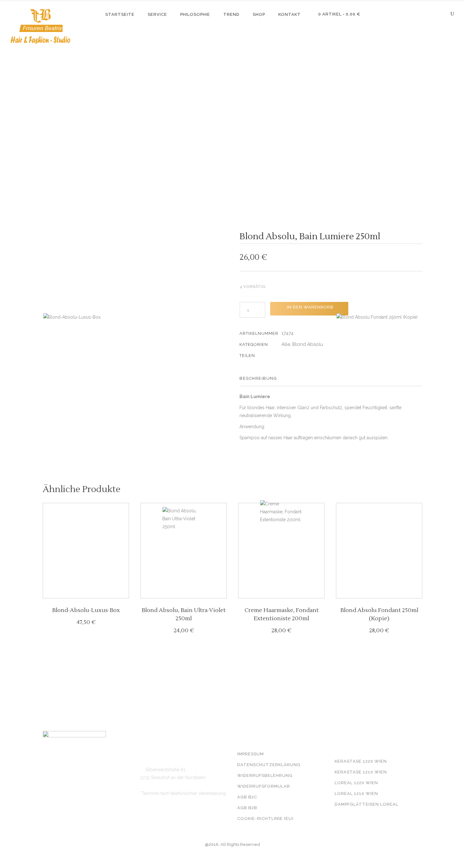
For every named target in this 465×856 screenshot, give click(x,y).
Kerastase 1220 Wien (361, 761)
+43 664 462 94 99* (165, 760)
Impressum (250, 754)
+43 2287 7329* (161, 750)
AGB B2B (247, 807)
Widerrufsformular (263, 786)
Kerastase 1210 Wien (361, 772)
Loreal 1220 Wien (356, 782)
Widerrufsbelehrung (265, 775)
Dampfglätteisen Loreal (366, 804)
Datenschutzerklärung (269, 764)
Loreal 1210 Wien (356, 793)
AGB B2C (247, 797)
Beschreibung (258, 378)
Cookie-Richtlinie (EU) (265, 818)
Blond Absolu (307, 344)
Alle (286, 344)
